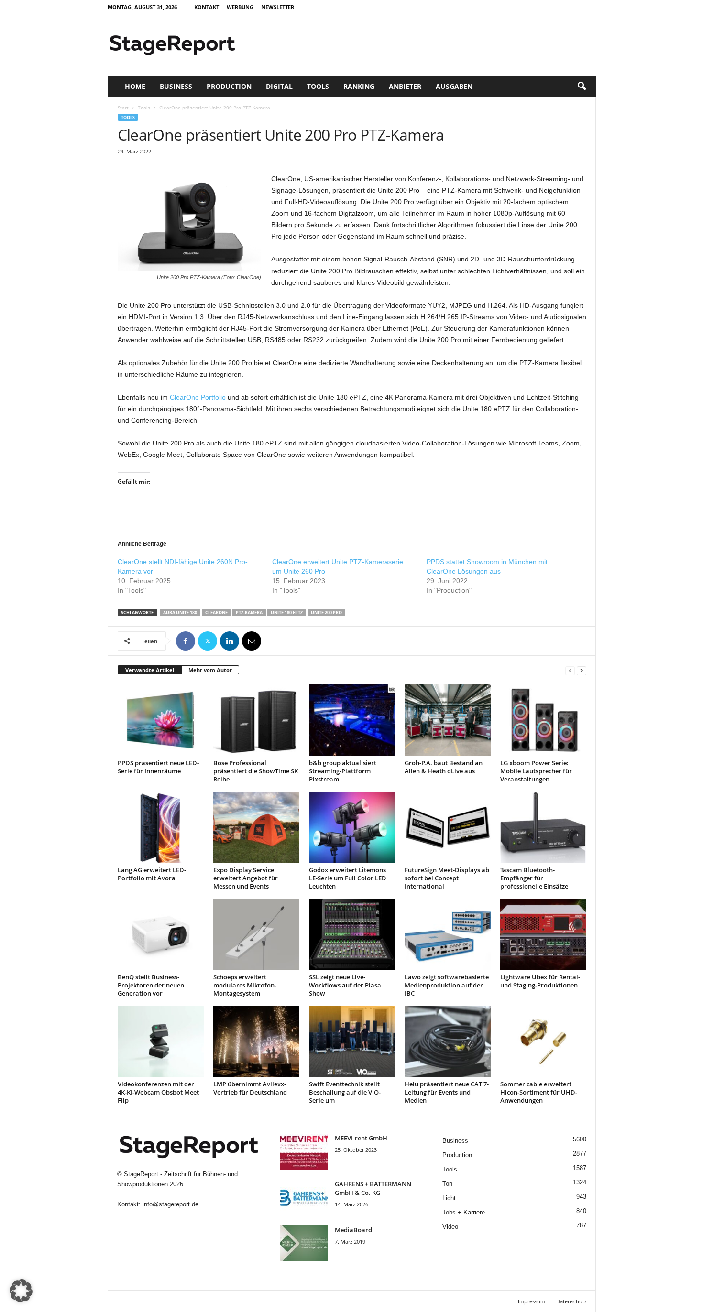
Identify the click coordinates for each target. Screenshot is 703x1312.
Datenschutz (571, 1301)
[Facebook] (185, 641)
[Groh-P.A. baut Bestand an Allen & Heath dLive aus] (448, 720)
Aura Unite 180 (180, 612)
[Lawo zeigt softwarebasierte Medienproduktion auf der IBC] (448, 934)
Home (135, 86)
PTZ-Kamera (249, 612)
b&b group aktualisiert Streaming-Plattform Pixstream (342, 771)
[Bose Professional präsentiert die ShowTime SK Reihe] (256, 720)
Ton (447, 1183)
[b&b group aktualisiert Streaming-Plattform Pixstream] (352, 720)
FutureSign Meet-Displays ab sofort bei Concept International (447, 878)
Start (123, 107)
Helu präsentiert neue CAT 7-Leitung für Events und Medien (447, 1092)
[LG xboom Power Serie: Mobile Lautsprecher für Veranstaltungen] (543, 720)
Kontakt (206, 7)
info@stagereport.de (170, 1204)
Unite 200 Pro (326, 612)
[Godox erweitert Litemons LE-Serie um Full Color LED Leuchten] (352, 827)
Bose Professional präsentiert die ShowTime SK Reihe (255, 771)
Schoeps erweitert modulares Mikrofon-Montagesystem (244, 985)
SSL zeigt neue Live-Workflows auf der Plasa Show (345, 985)
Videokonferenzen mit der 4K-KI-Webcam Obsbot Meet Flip (158, 1092)
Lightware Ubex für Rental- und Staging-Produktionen (540, 981)
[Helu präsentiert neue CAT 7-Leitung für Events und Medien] (448, 1041)
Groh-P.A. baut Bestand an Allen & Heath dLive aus (444, 767)
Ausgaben (454, 86)
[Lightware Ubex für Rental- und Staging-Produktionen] (543, 934)
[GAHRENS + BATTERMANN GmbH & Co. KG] (304, 1197)
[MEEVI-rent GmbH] (304, 1152)
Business (176, 86)
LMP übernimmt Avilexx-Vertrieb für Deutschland (250, 1088)
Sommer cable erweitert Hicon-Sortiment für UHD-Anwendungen (538, 1092)
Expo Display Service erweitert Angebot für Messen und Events (245, 878)
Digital (279, 86)
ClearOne (216, 612)
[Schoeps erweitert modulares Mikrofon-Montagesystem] (256, 934)
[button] (581, 86)
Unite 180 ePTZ (287, 612)
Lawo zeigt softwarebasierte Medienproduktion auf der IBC (447, 985)
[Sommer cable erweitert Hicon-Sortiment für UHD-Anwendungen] (543, 1041)
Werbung (240, 7)
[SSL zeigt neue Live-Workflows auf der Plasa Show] (352, 934)
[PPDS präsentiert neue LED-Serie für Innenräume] (161, 720)
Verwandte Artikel (149, 669)
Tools (318, 86)
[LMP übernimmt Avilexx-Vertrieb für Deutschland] (256, 1041)
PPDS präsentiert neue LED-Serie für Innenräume (158, 767)
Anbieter (405, 86)
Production (229, 86)
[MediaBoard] (304, 1243)
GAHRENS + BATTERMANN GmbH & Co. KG (373, 1188)
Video (450, 1226)
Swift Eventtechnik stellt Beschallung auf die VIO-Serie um (345, 1092)
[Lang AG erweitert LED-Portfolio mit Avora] (161, 827)
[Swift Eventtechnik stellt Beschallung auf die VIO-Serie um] (352, 1041)
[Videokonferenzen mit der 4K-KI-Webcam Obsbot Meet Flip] (161, 1041)
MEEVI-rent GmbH (361, 1138)
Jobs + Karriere (463, 1212)
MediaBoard (353, 1229)
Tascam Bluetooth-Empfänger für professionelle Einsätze (534, 878)
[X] (207, 641)
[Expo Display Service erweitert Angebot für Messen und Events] (256, 827)
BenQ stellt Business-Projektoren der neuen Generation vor (151, 985)
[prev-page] (570, 670)
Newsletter (277, 7)
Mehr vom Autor (210, 669)
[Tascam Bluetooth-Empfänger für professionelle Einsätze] (543, 827)
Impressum (531, 1301)
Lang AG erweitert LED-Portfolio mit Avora (152, 874)
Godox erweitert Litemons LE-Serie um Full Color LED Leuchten (347, 878)
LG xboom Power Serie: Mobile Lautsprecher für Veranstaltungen (536, 771)
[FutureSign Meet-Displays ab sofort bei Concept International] (448, 827)
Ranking (358, 86)
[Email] (251, 641)
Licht (449, 1198)
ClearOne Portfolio (198, 397)
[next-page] (581, 670)
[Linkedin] (229, 641)
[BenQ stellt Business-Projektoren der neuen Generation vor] (161, 934)
